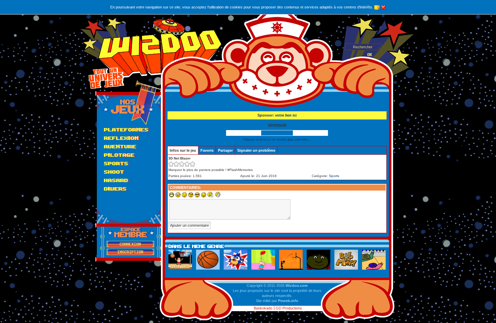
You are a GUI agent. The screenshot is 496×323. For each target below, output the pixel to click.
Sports (116, 163)
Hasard (116, 180)
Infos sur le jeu (183, 150)
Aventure (120, 146)
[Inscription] (130, 252)
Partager (225, 150)
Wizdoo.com (296, 285)
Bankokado (263, 308)
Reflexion (121, 138)
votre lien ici (286, 115)
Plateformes (126, 129)
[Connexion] (130, 244)
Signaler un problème (256, 150)
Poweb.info (288, 301)
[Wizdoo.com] (160, 47)
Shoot (114, 172)
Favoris (207, 150)
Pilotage (119, 155)
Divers (115, 189)
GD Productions (289, 308)
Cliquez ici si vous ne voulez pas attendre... (277, 139)
